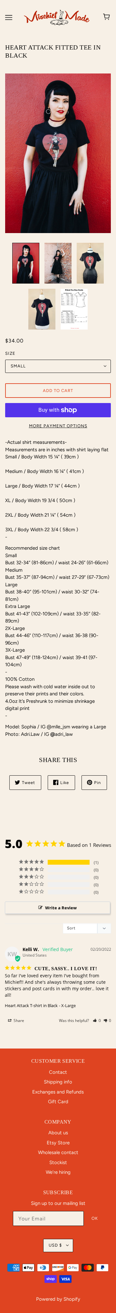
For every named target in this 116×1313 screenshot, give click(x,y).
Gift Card (58, 1102)
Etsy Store (58, 1143)
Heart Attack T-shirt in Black (31, 1005)
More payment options (58, 425)
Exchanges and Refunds (58, 1092)
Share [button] (18, 1020)
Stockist (58, 1162)
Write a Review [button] (61, 908)
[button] (97, 1020)
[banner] (56, 17)
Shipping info (58, 1082)
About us (58, 1133)
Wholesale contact (58, 1152)
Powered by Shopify (58, 1299)
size (10, 353)
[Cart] (107, 17)
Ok (95, 1218)
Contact (58, 1072)
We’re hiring (58, 1172)
